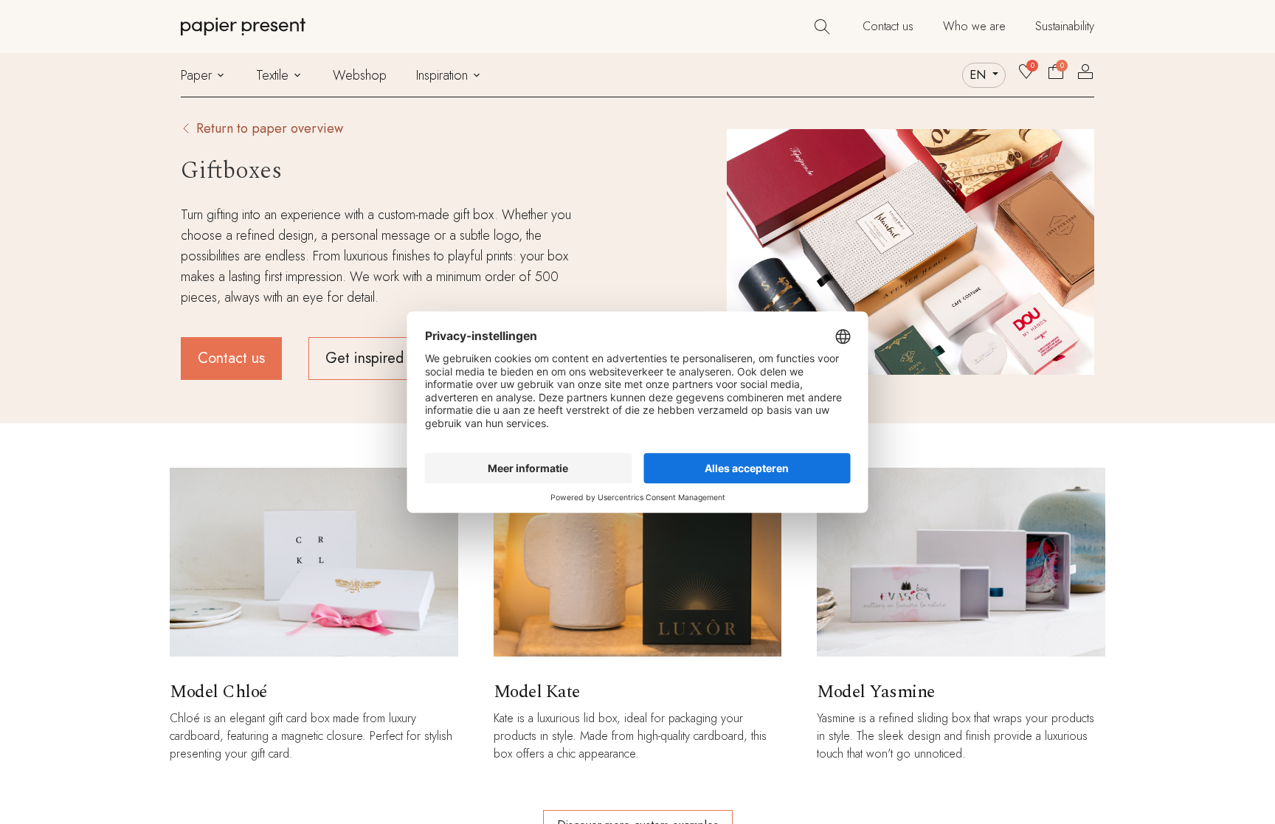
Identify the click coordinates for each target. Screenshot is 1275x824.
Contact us (231, 358)
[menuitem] (888, 26)
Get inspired (364, 358)
